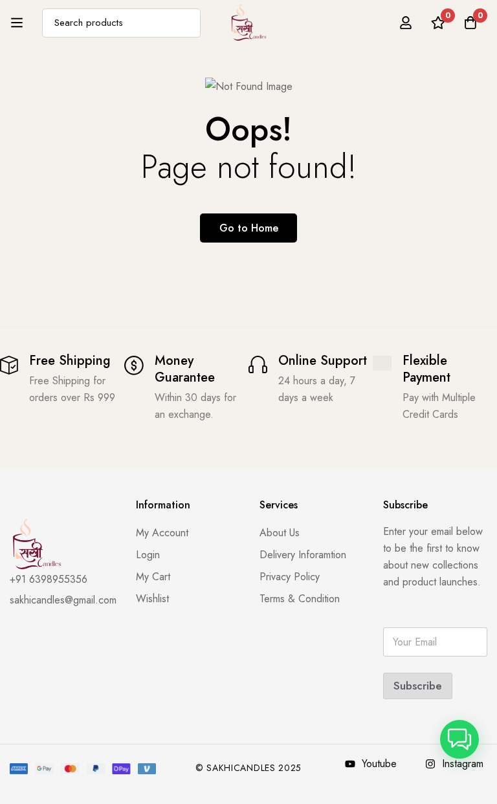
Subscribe (417, 685)
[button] (459, 739)
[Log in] (406, 23)
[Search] (186, 23)
